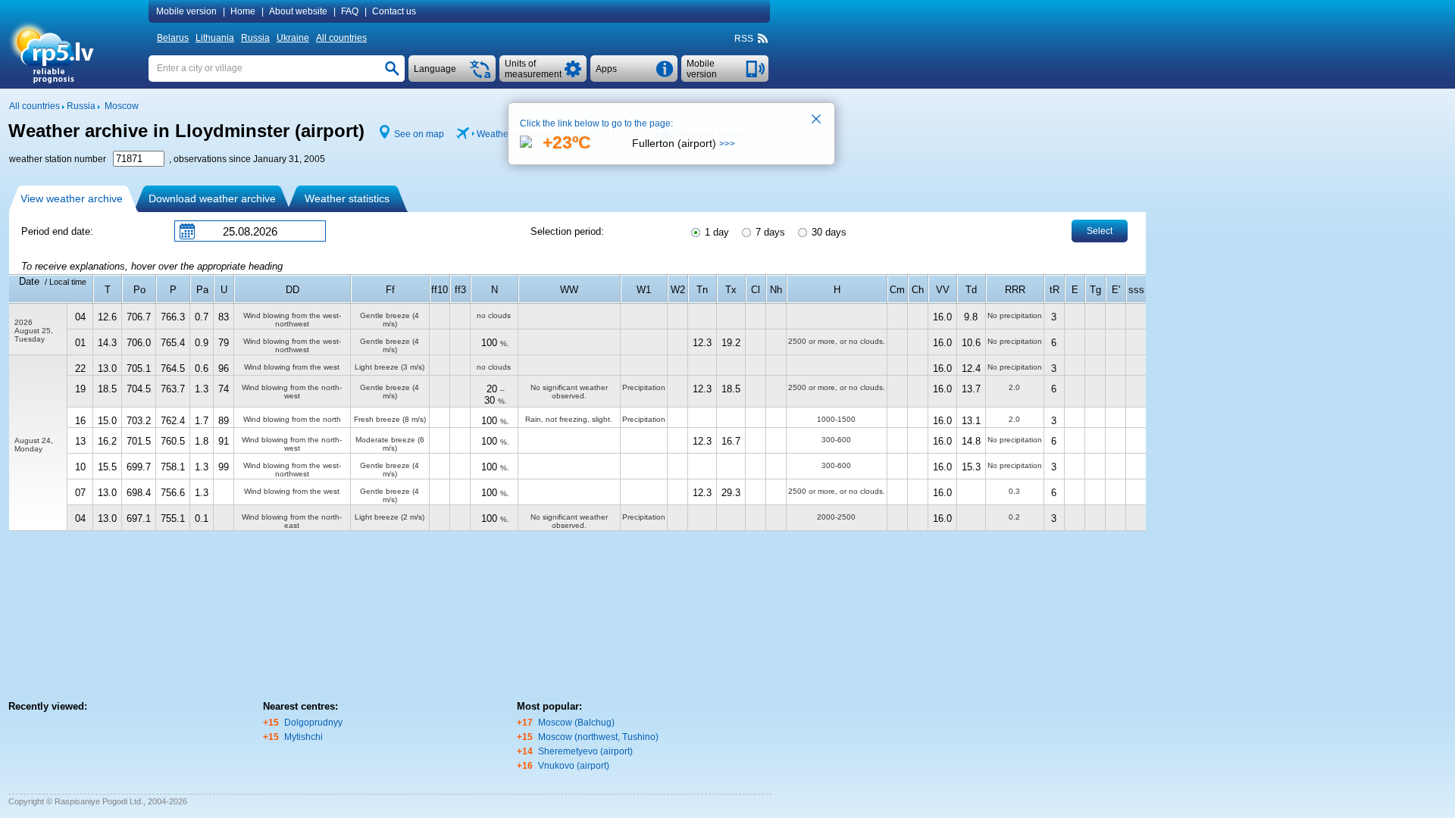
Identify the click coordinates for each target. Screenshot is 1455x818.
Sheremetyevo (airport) (585, 751)
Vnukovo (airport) (573, 765)
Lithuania (215, 38)
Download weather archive (212, 198)
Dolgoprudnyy (313, 722)
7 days (769, 232)
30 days (827, 232)
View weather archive (71, 198)
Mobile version (186, 11)
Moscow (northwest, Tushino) (598, 737)
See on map (419, 134)
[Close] (817, 120)
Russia (255, 38)
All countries (341, 38)
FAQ (349, 11)
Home (242, 11)
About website (298, 11)
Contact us (394, 11)
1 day (715, 232)
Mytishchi (303, 737)
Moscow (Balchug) (576, 722)
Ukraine (293, 38)
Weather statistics (347, 198)
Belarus (173, 38)
